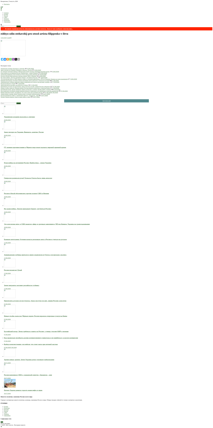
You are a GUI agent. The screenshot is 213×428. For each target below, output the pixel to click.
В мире (6, 14)
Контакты (7, 4)
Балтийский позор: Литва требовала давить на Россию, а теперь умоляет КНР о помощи (26, 89)
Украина (6, 19)
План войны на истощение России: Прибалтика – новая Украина (19, 73)
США (5, 17)
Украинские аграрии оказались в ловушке (12, 68)
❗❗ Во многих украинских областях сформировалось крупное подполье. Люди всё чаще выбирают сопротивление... (37, 29)
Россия (6, 16)
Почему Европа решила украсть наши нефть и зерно (15, 97)
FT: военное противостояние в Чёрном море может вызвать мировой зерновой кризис (25, 71)
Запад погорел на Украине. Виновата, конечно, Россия (16, 70)
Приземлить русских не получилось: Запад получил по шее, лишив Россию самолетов (25, 86)
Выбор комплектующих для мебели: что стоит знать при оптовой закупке (22, 92)
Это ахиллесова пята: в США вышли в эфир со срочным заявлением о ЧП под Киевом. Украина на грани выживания (34, 79)
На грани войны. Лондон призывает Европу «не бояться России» (19, 77)
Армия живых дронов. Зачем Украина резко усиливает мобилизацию (20, 94)
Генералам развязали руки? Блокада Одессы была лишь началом (19, 74)
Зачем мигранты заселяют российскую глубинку (14, 85)
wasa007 (9, 37)
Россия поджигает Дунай (8, 83)
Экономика (7, 22)
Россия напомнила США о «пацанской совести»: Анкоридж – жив (20, 95)
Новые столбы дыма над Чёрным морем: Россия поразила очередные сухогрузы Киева (25, 88)
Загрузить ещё (107, 100)
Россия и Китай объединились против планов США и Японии (18, 76)
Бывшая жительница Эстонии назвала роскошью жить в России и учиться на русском (25, 80)
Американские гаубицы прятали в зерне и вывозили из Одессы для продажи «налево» (25, 82)
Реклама (6, 409)
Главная (6, 13)
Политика (7, 20)
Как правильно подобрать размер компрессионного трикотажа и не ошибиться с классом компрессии (29, 91)
